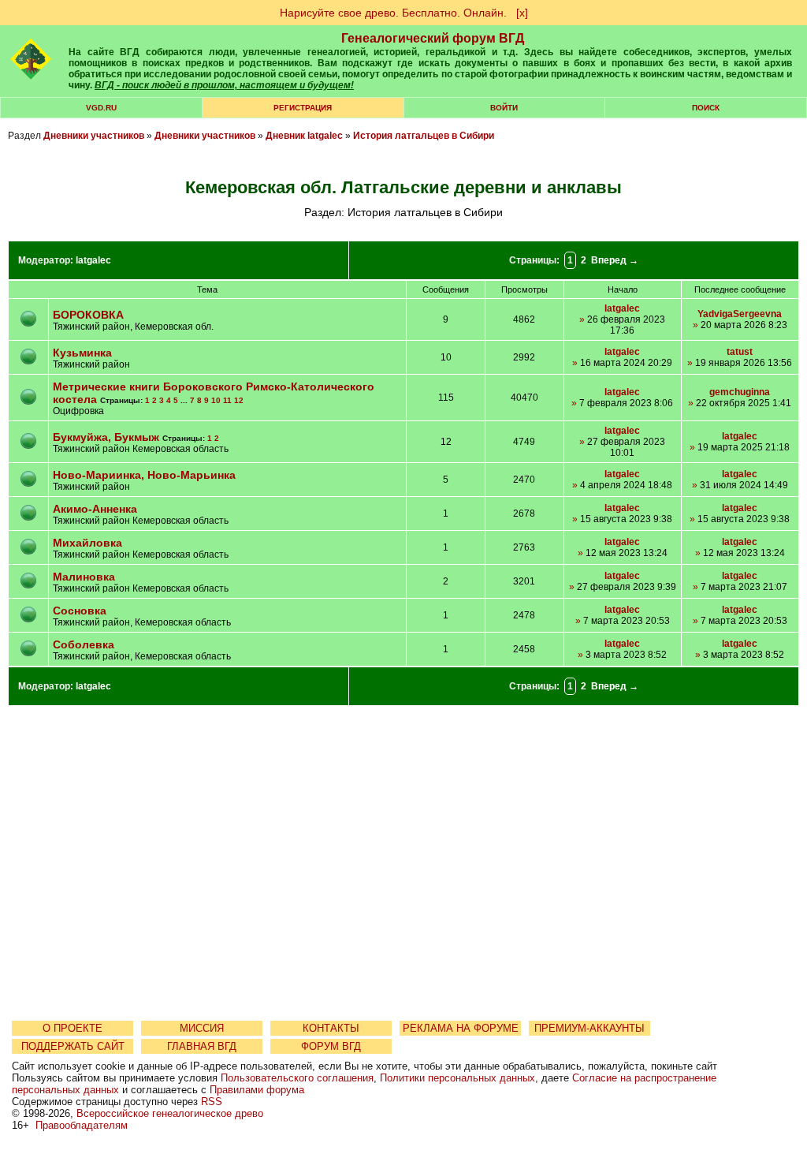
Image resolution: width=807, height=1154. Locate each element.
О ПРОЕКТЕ (72, 1028)
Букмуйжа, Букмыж (106, 437)
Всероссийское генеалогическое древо (169, 1113)
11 (227, 400)
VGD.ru (101, 107)
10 (216, 400)
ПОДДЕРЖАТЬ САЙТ (73, 1046)
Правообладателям (81, 1125)
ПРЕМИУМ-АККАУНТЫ (589, 1028)
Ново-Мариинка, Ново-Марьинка (144, 475)
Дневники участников (93, 135)
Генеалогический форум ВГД (432, 38)
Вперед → (614, 260)
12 (239, 400)
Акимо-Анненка (95, 508)
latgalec (93, 260)
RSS (211, 1101)
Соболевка (83, 644)
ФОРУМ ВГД (331, 1046)
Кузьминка (82, 352)
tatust (740, 351)
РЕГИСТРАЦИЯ (302, 107)
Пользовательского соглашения (297, 1078)
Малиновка (84, 576)
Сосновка (79, 610)
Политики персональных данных (457, 1078)
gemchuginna (739, 392)
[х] (522, 12)
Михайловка (87, 542)
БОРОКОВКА (88, 314)
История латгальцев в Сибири (423, 135)
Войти (504, 107)
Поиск (706, 107)
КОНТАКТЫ (331, 1028)
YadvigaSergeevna (739, 313)
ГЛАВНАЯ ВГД (201, 1046)
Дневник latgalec (304, 135)
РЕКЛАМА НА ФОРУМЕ (461, 1028)
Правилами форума (257, 1090)
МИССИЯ (202, 1028)
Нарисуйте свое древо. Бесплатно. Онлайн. (393, 12)
